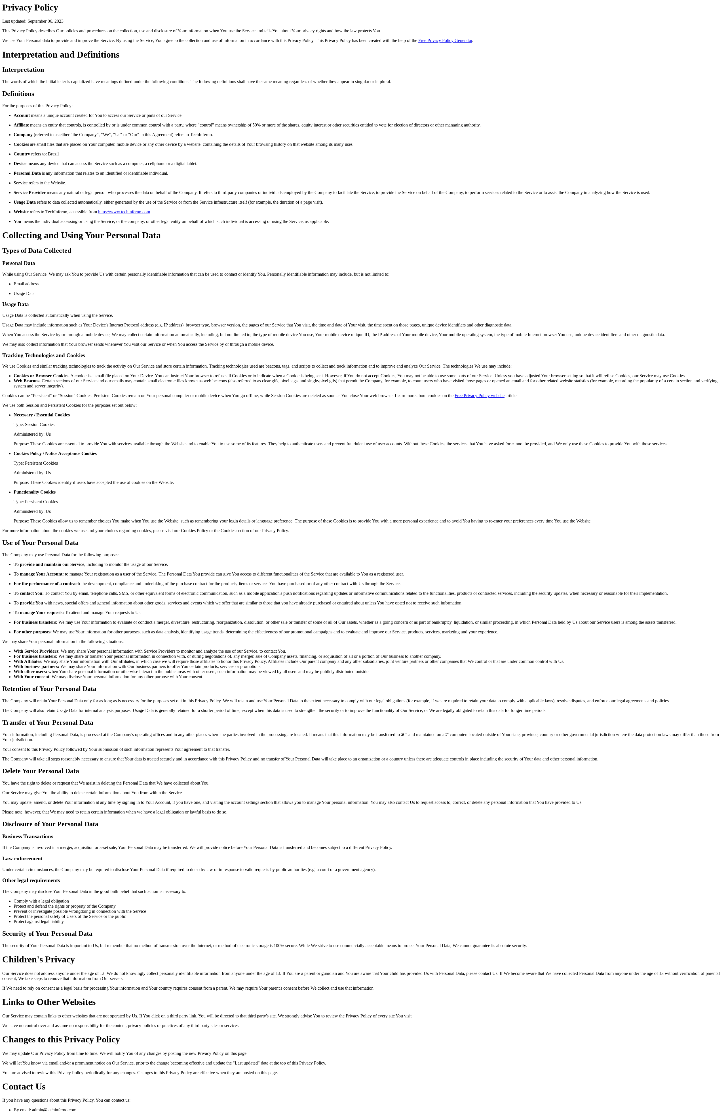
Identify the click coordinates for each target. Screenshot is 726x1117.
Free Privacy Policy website (480, 395)
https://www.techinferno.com (124, 211)
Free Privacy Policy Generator (445, 40)
